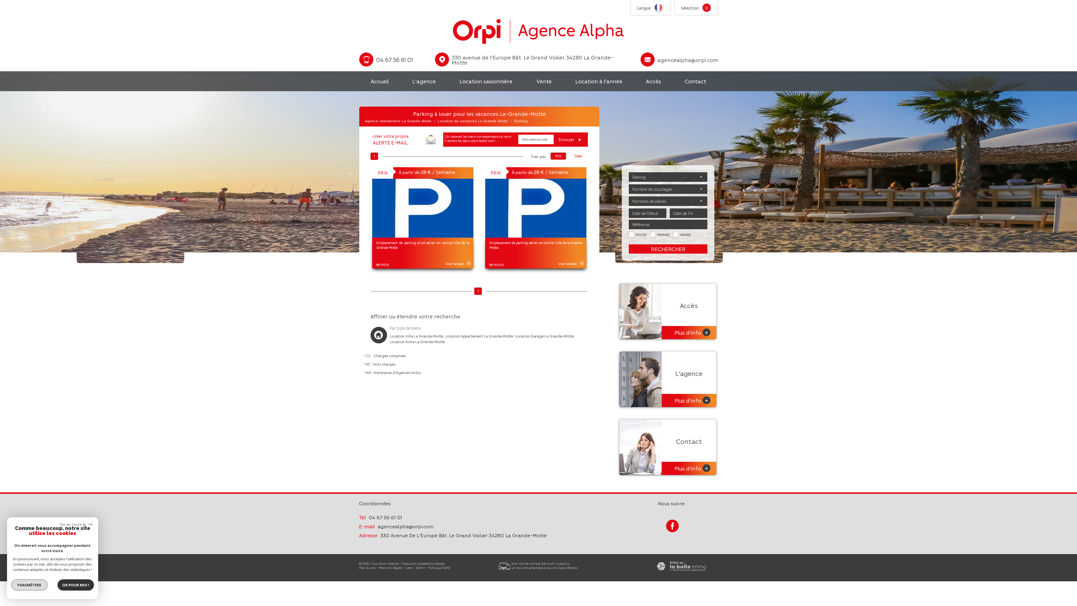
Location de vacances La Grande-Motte (473, 121)
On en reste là (73, 524)
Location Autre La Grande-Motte (417, 341)
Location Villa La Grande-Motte (416, 336)
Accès (653, 81)
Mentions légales (390, 568)
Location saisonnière (485, 81)
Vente (544, 81)
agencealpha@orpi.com (687, 59)
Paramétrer (30, 584)
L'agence (424, 81)
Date (578, 155)
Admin (420, 568)
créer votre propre (391, 140)
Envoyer (567, 139)
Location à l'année (598, 81)
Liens (409, 568)
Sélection (690, 7)
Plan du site (367, 568)
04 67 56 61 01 (385, 517)
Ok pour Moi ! (75, 584)
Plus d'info (691, 332)
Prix (558, 155)
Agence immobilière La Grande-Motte (398, 121)
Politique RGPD (439, 568)
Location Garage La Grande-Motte (544, 336)
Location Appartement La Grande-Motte (479, 336)
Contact (695, 81)
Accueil (380, 81)
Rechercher (668, 248)
